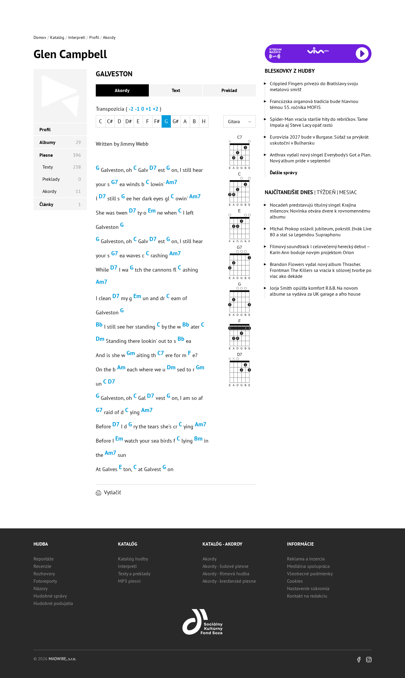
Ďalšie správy (283, 172)
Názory (40, 588)
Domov (40, 37)
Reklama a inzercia (306, 559)
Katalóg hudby (133, 559)
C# (110, 121)
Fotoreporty (45, 581)
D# (128, 121)
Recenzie (42, 566)
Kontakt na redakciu (307, 596)
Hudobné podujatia (53, 603)
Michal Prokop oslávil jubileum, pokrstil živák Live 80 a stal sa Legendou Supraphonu (320, 231)
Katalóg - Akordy (222, 544)
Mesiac (348, 192)
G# (176, 121)
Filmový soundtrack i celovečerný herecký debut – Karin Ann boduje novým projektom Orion (320, 249)
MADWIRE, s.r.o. (62, 658)
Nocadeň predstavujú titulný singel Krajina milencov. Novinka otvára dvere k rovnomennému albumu (320, 211)
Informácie (300, 544)
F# (157, 121)
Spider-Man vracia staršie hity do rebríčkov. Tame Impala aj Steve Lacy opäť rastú (319, 122)
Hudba (41, 544)
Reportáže (44, 559)
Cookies (295, 581)
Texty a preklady (134, 573)
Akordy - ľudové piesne (225, 566)
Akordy (109, 37)
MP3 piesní (129, 581)
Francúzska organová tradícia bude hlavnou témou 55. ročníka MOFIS (314, 104)
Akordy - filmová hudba (226, 573)
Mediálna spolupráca (308, 566)
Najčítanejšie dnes (289, 192)
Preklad (229, 90)
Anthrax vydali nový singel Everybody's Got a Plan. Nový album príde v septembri (320, 158)
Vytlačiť (112, 492)
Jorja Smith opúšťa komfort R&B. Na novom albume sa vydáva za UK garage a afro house (315, 291)
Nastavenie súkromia (308, 588)
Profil (94, 37)
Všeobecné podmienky (310, 573)
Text (176, 90)
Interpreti (76, 37)
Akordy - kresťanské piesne (229, 581)
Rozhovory (44, 573)
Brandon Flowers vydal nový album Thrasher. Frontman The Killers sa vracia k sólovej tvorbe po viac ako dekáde (320, 270)
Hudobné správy (50, 596)
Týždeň (326, 192)
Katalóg (57, 37)
